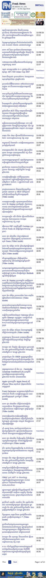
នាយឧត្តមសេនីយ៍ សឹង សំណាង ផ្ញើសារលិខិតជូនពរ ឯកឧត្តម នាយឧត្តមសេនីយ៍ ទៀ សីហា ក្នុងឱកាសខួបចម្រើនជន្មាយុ (17, 153)
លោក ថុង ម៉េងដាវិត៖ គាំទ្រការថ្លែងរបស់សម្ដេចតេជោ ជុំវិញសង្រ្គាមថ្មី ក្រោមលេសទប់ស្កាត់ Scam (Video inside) (16, 239)
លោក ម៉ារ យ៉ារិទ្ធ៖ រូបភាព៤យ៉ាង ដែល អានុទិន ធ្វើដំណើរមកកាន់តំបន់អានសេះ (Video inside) (17, 298)
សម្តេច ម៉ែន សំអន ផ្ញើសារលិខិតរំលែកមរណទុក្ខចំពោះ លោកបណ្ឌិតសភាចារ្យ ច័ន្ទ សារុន (18, 137)
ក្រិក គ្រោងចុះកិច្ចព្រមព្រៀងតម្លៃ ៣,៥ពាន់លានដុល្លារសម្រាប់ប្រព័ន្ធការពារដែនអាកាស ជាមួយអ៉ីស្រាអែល (17, 451)
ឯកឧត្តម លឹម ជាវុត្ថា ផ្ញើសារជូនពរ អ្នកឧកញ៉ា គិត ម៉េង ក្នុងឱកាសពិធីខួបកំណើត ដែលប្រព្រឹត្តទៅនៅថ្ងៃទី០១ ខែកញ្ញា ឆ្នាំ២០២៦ (17, 460)
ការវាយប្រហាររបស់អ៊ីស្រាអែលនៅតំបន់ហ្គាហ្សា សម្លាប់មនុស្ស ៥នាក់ (17, 63)
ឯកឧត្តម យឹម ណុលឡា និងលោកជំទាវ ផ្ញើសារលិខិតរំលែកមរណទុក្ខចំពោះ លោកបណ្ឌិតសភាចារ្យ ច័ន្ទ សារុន (17, 539)
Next (15, 562)
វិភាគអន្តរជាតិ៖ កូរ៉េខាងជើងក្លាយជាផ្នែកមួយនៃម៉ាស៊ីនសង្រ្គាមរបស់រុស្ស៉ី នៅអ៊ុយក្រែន (17, 105)
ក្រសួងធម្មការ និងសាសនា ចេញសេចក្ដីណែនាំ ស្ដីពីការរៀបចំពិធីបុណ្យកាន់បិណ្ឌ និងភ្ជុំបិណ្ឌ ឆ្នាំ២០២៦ (17, 340)
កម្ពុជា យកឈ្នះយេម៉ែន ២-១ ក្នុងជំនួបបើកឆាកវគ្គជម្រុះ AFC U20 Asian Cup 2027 (18, 70)
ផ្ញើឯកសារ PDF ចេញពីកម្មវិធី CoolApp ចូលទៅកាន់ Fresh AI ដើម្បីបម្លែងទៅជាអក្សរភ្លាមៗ (17, 229)
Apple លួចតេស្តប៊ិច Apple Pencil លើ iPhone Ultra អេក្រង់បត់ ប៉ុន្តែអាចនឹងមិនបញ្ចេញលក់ (16, 384)
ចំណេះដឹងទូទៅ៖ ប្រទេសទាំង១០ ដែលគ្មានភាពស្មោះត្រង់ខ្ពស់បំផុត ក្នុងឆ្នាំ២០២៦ (18, 78)
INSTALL (39, 5)
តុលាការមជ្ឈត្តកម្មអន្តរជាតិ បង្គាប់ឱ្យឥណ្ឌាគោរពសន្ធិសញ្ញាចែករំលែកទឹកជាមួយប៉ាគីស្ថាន (17, 161)
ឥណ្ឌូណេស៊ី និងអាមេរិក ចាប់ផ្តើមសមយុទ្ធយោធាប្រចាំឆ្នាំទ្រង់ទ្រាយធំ (18, 144)
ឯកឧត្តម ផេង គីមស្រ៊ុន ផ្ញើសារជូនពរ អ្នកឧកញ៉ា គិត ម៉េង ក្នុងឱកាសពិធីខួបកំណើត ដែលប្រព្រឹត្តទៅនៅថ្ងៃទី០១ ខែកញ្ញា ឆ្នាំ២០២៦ (18, 350)
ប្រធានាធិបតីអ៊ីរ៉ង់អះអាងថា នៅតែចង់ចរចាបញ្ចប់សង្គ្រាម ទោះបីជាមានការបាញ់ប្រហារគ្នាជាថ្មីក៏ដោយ (18, 86)
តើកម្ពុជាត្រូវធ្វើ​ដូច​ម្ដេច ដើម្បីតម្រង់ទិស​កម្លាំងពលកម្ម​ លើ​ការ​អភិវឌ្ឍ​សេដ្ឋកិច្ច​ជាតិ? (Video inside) (16, 261)
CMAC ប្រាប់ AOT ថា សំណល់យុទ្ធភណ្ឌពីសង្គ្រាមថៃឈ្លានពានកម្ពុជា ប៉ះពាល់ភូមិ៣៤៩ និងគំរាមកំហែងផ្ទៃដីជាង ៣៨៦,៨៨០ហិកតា (16, 481)
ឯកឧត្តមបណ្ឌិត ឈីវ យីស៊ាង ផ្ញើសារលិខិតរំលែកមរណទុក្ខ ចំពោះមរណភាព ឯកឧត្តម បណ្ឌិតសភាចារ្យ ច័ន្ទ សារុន (18, 219)
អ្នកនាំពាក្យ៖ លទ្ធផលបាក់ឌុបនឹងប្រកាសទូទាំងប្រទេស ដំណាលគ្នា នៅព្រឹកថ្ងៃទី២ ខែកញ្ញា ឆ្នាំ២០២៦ (17, 170)
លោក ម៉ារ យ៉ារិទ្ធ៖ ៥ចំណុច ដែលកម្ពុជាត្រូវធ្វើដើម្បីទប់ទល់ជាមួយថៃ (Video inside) (17, 331)
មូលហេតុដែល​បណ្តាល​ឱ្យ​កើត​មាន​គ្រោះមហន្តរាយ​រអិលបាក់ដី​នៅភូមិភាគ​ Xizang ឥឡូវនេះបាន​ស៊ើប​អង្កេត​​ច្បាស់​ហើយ (17, 308)
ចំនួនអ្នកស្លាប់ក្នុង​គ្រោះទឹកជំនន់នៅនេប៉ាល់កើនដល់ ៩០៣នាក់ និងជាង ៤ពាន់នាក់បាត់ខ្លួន (17, 44)
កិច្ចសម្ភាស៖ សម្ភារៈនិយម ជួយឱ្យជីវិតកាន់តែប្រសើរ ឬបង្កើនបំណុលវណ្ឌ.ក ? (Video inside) (17, 517)
